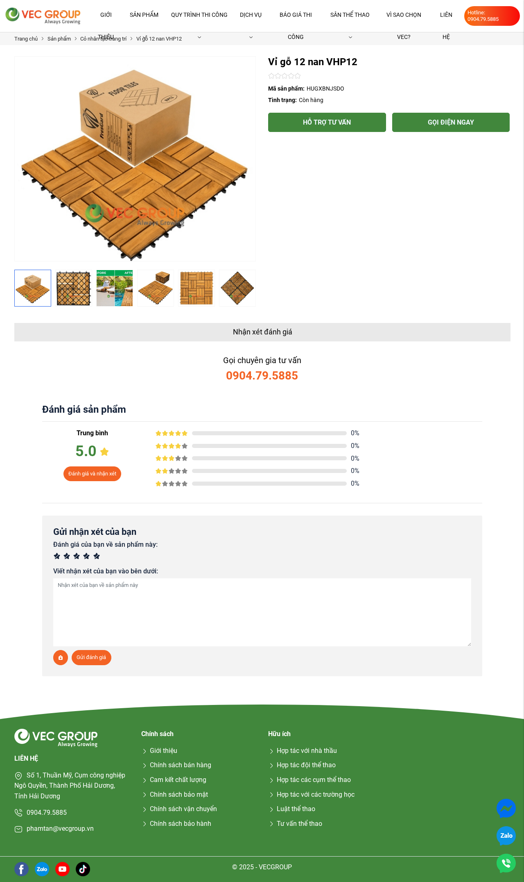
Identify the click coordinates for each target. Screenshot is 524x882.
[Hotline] (506, 863)
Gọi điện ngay (451, 122)
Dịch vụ (251, 14)
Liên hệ (446, 18)
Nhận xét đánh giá (262, 331)
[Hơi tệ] (68, 557)
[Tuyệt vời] (98, 557)
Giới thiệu (106, 18)
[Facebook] (21, 869)
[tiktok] (83, 869)
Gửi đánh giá (91, 657)
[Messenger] (506, 808)
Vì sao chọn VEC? (403, 18)
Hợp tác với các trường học (316, 794)
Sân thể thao (350, 14)
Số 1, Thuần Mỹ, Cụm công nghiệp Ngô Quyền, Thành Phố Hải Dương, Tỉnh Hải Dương (69, 785)
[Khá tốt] (88, 557)
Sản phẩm (144, 14)
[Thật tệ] (58, 557)
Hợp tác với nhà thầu (307, 751)
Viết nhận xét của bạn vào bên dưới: (105, 571)
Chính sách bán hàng (180, 765)
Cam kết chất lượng (178, 780)
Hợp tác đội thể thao (306, 765)
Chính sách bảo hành (180, 823)
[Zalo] (506, 835)
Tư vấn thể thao (299, 823)
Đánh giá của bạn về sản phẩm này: (105, 544)
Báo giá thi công (296, 18)
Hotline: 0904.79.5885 (483, 15)
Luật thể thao (296, 809)
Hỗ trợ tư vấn (327, 122)
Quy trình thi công (199, 14)
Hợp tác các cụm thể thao (314, 780)
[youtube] (62, 869)
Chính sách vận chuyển (183, 809)
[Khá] (78, 557)
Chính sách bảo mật (179, 794)
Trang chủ (26, 39)
